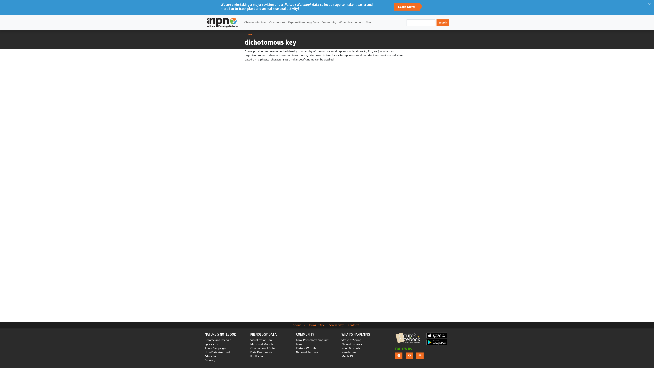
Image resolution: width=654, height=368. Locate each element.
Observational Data (262, 348)
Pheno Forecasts (351, 344)
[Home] (222, 22)
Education (211, 356)
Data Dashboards (261, 352)
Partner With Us (306, 348)
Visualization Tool (261, 340)
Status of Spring (351, 340)
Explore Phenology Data (303, 22)
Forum (300, 344)
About (369, 22)
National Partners (307, 352)
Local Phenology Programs (312, 340)
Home (248, 34)
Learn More (407, 6)
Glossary (210, 360)
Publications (258, 356)
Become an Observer (218, 340)
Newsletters (348, 352)
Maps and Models (261, 344)
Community (329, 22)
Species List (212, 344)
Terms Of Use (317, 325)
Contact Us (354, 325)
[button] (407, 338)
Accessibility (336, 325)
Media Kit (347, 356)
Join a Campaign (215, 348)
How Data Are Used (217, 352)
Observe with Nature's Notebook (264, 22)
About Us (299, 325)
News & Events (350, 348)
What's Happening (351, 22)
